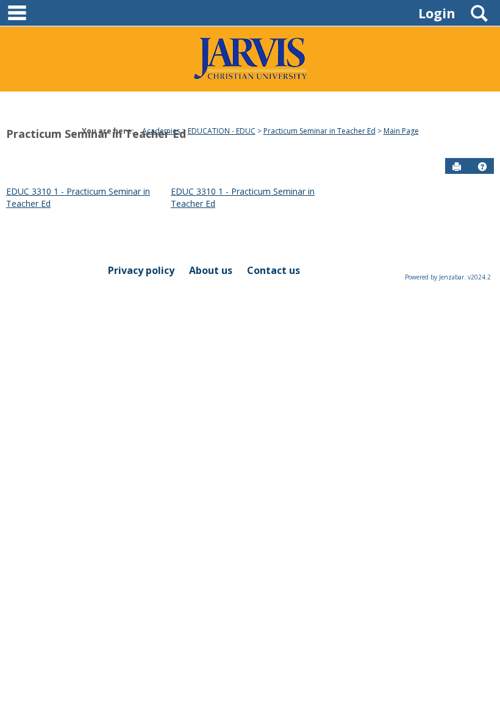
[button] (482, 167)
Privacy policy (141, 270)
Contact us (273, 270)
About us (210, 270)
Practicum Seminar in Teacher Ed (96, 133)
